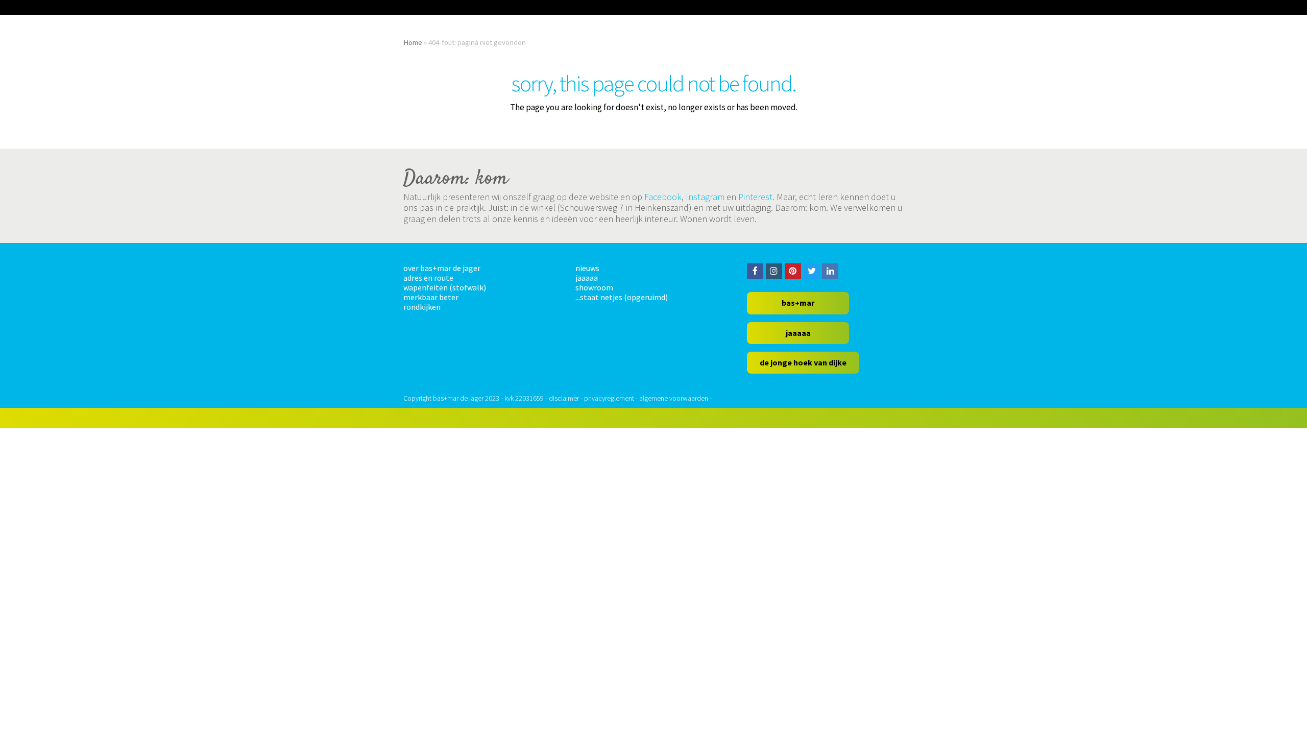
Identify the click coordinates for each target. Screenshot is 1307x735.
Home (412, 42)
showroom (594, 287)
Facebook (663, 197)
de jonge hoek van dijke (803, 362)
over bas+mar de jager (441, 268)
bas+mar (798, 303)
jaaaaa (586, 278)
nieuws (587, 268)
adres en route (428, 278)
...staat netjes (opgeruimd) (621, 297)
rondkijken (422, 307)
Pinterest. (756, 197)
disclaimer (564, 398)
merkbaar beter (430, 297)
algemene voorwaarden (673, 398)
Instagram (705, 197)
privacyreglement (609, 398)
